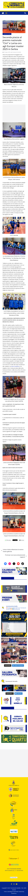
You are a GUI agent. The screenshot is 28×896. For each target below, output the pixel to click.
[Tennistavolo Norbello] (3, 13)
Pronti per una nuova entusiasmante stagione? (15, 556)
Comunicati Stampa (7, 34)
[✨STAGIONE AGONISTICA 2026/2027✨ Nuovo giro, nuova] (14, 624)
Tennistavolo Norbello (16, 52)
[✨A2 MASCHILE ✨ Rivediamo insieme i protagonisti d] (14, 650)
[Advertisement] (14, 113)
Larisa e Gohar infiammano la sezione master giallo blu (13, 550)
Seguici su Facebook (7, 578)
